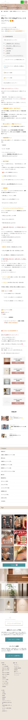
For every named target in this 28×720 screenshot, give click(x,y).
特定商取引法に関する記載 (7, 703)
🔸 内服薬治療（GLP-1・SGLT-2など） (12, 43)
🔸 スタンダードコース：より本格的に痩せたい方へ (14, 60)
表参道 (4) (3, 451)
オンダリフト (16, 666)
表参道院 (4, 697)
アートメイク (16, 675)
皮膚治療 (15, 669)
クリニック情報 (5, 679)
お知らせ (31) (4, 497)
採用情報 (4, 686)
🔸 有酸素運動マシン (9, 48)
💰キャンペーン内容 (8, 77)
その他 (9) (3, 501)
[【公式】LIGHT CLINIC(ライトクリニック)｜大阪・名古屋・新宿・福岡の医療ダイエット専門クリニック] (5, 2)
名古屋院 (4, 693)
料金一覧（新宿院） (6, 672)
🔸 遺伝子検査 (8, 50)
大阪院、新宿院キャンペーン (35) (8, 454)
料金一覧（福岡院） (6, 674)
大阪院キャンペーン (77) (6, 461)
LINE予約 (22, 2)
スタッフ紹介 (4, 681)
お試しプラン (4, 676)
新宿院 (3, 695)
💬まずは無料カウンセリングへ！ (11, 82)
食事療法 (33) (4, 491)
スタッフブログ (5, 684)
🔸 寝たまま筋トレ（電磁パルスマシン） (13, 45)
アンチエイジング (17, 673)
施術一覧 (4, 664)
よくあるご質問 (5, 683)
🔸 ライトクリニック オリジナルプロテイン (14, 55)
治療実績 (4, 677)
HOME (2, 662)
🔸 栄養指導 (7, 53)
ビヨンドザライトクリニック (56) (8, 471)
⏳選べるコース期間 (8, 72)
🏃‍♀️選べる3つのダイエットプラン (10, 39)
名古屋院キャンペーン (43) (6, 464)
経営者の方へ (4, 710)
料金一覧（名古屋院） (5, 670)
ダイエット (16, 664)
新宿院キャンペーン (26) (6, 468)
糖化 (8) (2, 474)
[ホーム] (1, 11)
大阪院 (3, 692)
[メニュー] (25, 2)
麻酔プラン (16, 671)
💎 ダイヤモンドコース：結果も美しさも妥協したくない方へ (14, 67)
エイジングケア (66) (5, 487)
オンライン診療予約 (14, 655)
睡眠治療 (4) (3, 477)
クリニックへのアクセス (14, 623)
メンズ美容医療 (5, 666)
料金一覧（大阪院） (6, 668)
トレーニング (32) (4, 494)
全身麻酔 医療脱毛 (17, 668)
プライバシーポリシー (6, 700)
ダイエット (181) (4, 481)
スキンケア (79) (4, 484)
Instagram (13, 565)
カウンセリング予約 (14, 639)
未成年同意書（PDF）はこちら (7, 706)
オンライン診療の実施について (7, 709)
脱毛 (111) (3, 458)
